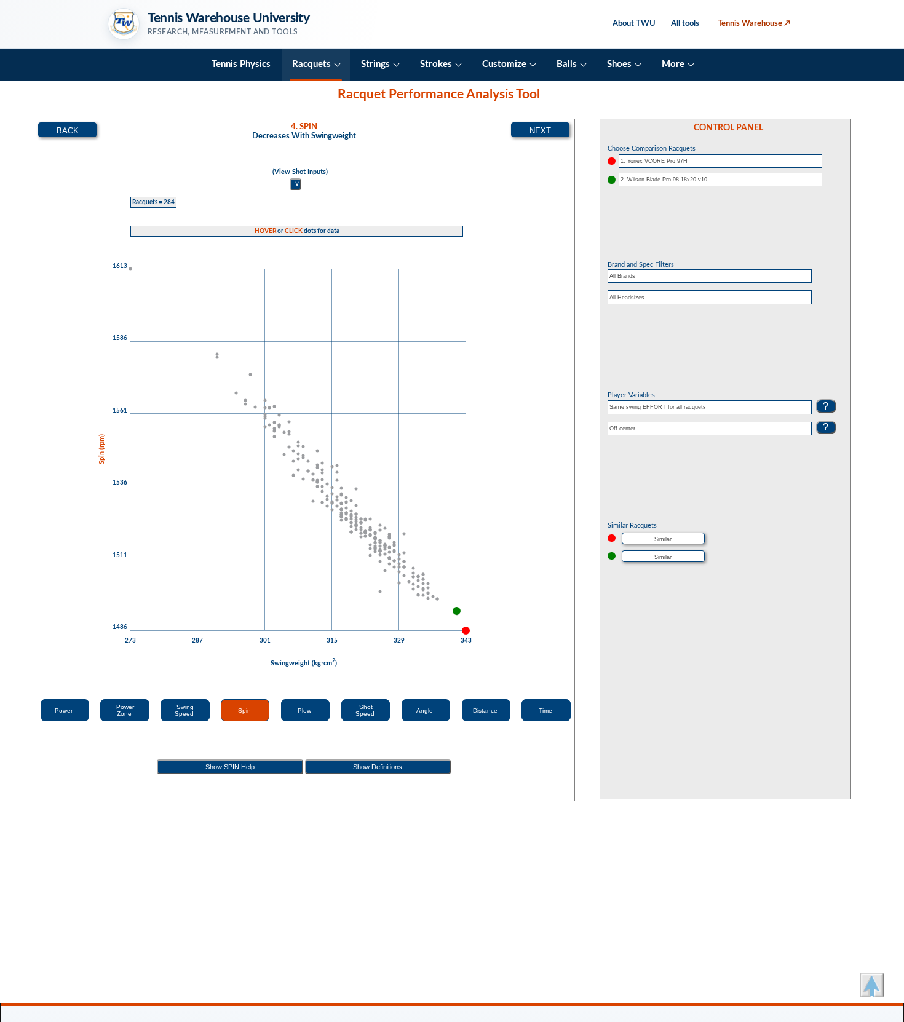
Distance (486, 710)
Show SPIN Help (230, 766)
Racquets (311, 64)
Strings (375, 64)
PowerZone (125, 710)
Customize (504, 64)
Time (546, 710)
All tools (685, 23)
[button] (871, 985)
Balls (567, 64)
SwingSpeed (185, 710)
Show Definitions (377, 766)
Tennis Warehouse (754, 23)
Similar (663, 539)
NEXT (540, 130)
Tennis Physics (241, 64)
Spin (245, 710)
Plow (305, 710)
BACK (68, 130)
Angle (425, 710)
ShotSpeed (365, 710)
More (673, 64)
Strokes (436, 64)
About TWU (634, 23)
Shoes (619, 64)
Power (64, 710)
